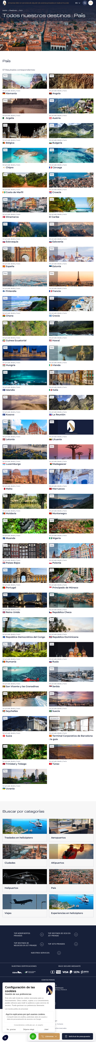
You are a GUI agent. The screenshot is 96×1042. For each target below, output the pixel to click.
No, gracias (11, 1029)
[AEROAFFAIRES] (4, 3)
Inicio (4, 10)
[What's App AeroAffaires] (33, 1036)
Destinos (13, 10)
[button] (77, 1036)
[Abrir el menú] (90, 3)
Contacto (60, 1024)
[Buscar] (84, 3)
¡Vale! (46, 1029)
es (76, 3)
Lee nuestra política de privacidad (16, 1009)
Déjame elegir (28, 1029)
